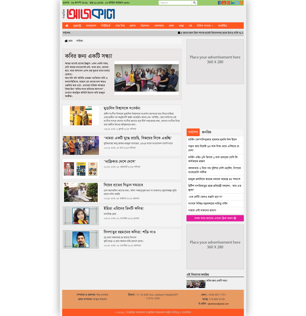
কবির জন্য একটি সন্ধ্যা (216, 280)
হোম (70, 40)
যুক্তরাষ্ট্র (77, 26)
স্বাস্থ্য (181, 26)
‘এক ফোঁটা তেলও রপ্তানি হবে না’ (205, 197)
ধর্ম (190, 26)
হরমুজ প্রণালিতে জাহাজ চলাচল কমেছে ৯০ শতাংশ (214, 179)
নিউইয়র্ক (105, 26)
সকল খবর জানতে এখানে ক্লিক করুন (214, 218)
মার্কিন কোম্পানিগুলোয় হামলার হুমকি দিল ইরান (212, 139)
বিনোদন (145, 26)
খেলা (171, 26)
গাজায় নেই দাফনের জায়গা (202, 210)
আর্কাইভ (222, 26)
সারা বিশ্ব (120, 26)
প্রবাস (133, 26)
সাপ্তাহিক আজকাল (136, 312)
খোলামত (159, 26)
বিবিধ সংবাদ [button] (204, 26)
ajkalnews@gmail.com (218, 304)
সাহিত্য (79, 40)
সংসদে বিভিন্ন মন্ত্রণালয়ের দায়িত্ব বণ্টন (208, 203)
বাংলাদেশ (91, 26)
